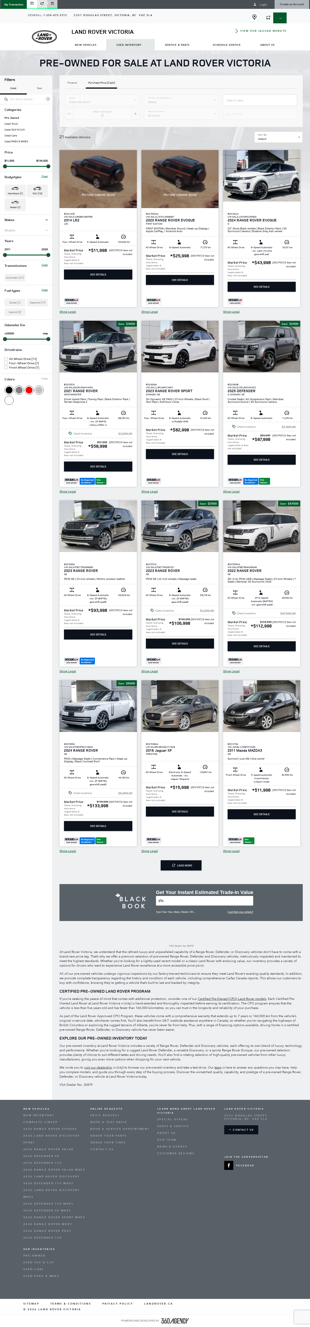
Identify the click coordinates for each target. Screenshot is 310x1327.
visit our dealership (98, 1067)
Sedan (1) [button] (15, 207)
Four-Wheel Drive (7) (24, 363)
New (39, 88)
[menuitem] (85, 45)
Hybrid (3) (15, 312)
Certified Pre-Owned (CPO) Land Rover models (232, 999)
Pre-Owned (12, 118)
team (217, 1067)
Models (10, 230)
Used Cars (11, 135)
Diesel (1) (14, 302)
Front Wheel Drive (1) (24, 367)
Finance (72, 83)
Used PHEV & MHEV (16, 141)
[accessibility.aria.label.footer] (175, 1321)
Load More (184, 865)
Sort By (262, 135)
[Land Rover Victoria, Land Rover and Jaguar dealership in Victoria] (44, 36)
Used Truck (11, 124)
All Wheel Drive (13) (23, 358)
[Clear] (48, 99)
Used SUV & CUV (15, 129)
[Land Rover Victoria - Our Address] (254, 17)
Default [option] (262, 139)
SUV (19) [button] (37, 193)
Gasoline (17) (37, 302)
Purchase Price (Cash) (101, 83)
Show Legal (67, 311)
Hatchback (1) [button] (15, 193)
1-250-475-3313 (55, 15)
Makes (10, 219)
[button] (14, 4)
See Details (98, 274)
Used (13, 88)
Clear (45, 176)
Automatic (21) (15, 277)
